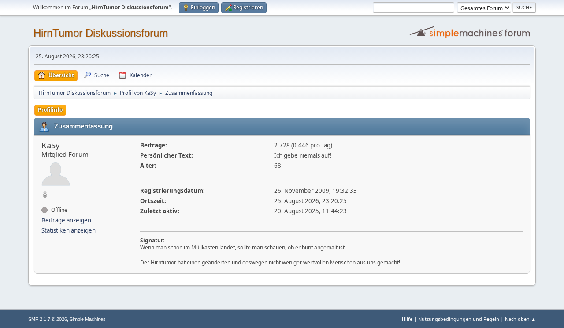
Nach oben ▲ (520, 319)
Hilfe (407, 319)
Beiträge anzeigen (66, 220)
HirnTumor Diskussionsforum (100, 33)
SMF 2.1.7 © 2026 (47, 319)
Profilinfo (50, 109)
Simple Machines (88, 319)
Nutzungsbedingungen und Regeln (458, 319)
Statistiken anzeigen (68, 230)
